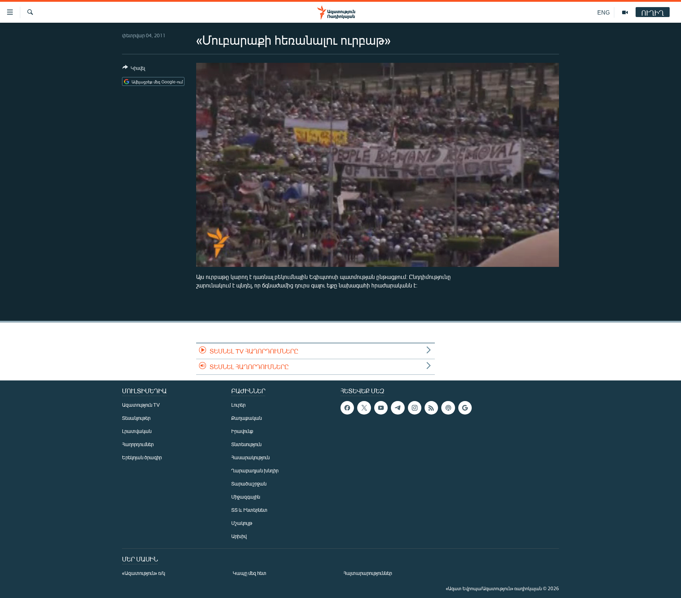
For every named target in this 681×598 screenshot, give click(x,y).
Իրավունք (242, 431)
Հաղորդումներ (138, 444)
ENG (603, 12)
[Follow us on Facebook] (347, 408)
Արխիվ (239, 536)
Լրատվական (136, 431)
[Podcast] (448, 408)
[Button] (133, 69)
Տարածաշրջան (248, 484)
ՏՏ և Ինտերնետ (249, 510)
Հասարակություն (250, 457)
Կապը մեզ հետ (249, 573)
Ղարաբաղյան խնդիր (254, 470)
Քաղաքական (246, 418)
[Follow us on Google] (465, 408)
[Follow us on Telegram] (397, 408)
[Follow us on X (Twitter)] (364, 408)
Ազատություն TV (141, 405)
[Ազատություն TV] (625, 12)
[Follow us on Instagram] (414, 408)
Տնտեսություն (246, 444)
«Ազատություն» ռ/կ (143, 573)
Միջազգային (245, 497)
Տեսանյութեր (136, 418)
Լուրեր (238, 405)
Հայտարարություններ (367, 573)
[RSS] (431, 408)
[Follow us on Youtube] (381, 408)
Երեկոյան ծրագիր (142, 457)
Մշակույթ (241, 523)
